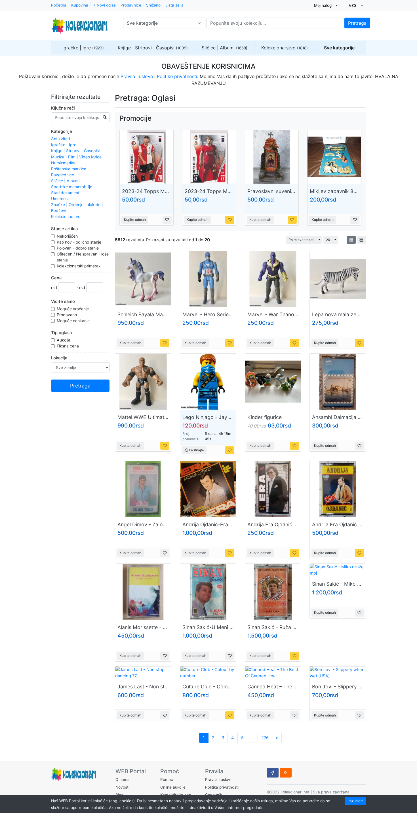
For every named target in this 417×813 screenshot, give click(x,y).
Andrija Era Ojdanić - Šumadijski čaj (353, 524)
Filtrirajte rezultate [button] (76, 96)
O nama (122, 779)
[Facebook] (273, 773)
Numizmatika (63, 162)
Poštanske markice (68, 168)
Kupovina (79, 5)
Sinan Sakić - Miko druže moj (346, 584)
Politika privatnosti (222, 787)
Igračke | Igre (83, 48)
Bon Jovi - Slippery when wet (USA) (354, 687)
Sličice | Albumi (224, 48)
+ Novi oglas (104, 5)
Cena (56, 277)
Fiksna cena (68, 345)
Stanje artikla (64, 228)
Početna (58, 5)
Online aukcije (173, 787)
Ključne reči (63, 108)
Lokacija (59, 358)
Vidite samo (63, 301)
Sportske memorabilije (71, 186)
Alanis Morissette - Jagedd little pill (158, 627)
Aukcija (64, 340)
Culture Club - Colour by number (220, 687)
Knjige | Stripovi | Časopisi (153, 48)
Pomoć (166, 779)
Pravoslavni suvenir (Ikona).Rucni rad (290, 191)
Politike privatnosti (177, 76)
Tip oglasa (61, 332)
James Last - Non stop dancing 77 (157, 687)
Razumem (355, 801)
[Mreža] (351, 240)
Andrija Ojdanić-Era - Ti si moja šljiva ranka (232, 524)
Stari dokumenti (65, 192)
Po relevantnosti (301, 240)
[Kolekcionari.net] (79, 23)
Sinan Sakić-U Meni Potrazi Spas (220, 627)
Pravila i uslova (137, 76)
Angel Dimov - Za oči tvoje (148, 524)
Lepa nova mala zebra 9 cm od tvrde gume (362, 314)
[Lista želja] (167, 220)
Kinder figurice (264, 417)
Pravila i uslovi (218, 779)
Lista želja (174, 5)
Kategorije (61, 131)
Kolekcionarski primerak (79, 265)
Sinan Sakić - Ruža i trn (274, 627)
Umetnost (60, 198)
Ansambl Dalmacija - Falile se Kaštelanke (359, 417)
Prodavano (67, 314)
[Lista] (361, 240)
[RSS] (286, 773)
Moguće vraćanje (73, 308)
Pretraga (357, 23)
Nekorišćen (68, 236)
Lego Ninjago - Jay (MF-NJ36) (218, 417)
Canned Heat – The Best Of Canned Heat (295, 687)
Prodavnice (131, 5)
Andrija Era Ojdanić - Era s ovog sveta (292, 524)
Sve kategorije (339, 48)
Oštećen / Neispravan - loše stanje (83, 257)
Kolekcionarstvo (284, 48)
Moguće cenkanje (74, 320)
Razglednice (62, 174)
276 (265, 737)
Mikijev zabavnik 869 (335, 191)
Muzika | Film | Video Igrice (76, 156)
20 (328, 240)
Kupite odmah (135, 219)
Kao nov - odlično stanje (79, 242)
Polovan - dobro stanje (78, 248)
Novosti (122, 787)
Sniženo (153, 5)
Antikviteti (60, 138)
